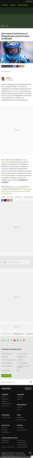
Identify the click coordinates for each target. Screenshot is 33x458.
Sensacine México (21, 442)
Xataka (3, 397)
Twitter (17, 66)
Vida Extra (19, 399)
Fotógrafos (5, 357)
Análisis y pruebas (7, 354)
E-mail (23, 66)
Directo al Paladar (6, 417)
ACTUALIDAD (4, 5)
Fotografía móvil (21, 357)
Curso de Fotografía (22, 363)
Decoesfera (5, 430)
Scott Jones (15, 91)
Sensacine (19, 407)
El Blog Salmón (20, 427)
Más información (25, 456)
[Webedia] (29, 1)
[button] (9, 78)
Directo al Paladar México (8, 447)
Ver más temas (6, 375)
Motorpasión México (22, 447)
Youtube (14, 340)
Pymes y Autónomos (22, 430)
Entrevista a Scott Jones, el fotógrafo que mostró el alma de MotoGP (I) (16, 191)
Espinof (19, 409)
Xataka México (5, 440)
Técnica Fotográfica (7, 366)
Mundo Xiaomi (5, 406)
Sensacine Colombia (22, 444)
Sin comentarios (7, 66)
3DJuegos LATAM (21, 440)
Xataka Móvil (5, 399)
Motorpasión (20, 417)
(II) (11, 193)
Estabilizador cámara (18, 334)
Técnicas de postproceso (8, 360)
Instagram (17, 340)
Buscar (30, 382)
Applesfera (4, 401)
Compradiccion (5, 432)
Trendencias (5, 427)
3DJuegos (19, 397)
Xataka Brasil (5, 442)
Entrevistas (10, 197)
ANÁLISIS (12, 5)
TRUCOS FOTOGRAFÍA (23, 5)
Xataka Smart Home (7, 403)
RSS (21, 340)
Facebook (14, 66)
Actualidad (20, 360)
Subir (27, 388)
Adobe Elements (6, 370)
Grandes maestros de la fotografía (23, 366)
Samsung (5, 26)
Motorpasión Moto (21, 419)
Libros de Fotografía (7, 363)
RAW (18, 370)
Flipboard (20, 66)
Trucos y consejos (22, 354)
